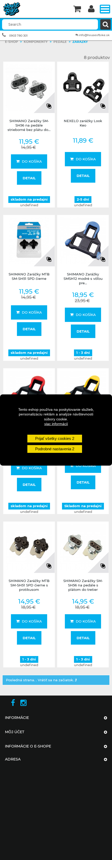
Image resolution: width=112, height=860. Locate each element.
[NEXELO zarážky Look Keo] (83, 87)
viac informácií (56, 424)
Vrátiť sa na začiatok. (56, 680)
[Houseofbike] (35, 9)
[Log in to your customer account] (91, 9)
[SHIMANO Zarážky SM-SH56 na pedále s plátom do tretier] (83, 547)
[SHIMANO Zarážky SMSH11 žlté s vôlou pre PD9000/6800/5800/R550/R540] (83, 394)
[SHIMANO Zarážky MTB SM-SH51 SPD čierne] (29, 240)
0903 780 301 (18, 35)
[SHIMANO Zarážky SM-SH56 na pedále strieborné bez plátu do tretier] (29, 87)
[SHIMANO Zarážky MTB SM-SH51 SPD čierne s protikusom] (29, 547)
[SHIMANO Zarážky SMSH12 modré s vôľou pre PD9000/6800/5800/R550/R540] (83, 240)
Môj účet (14, 732)
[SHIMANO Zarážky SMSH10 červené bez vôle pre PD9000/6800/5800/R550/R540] (29, 394)
